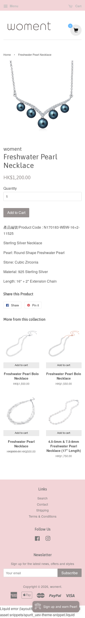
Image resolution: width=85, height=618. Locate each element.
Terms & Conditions (42, 516)
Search (42, 498)
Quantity (10, 188)
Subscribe (69, 572)
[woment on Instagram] (47, 539)
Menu (13, 6)
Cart (78, 6)
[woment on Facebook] (37, 539)
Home (7, 54)
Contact (42, 504)
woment (55, 586)
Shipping (42, 510)
